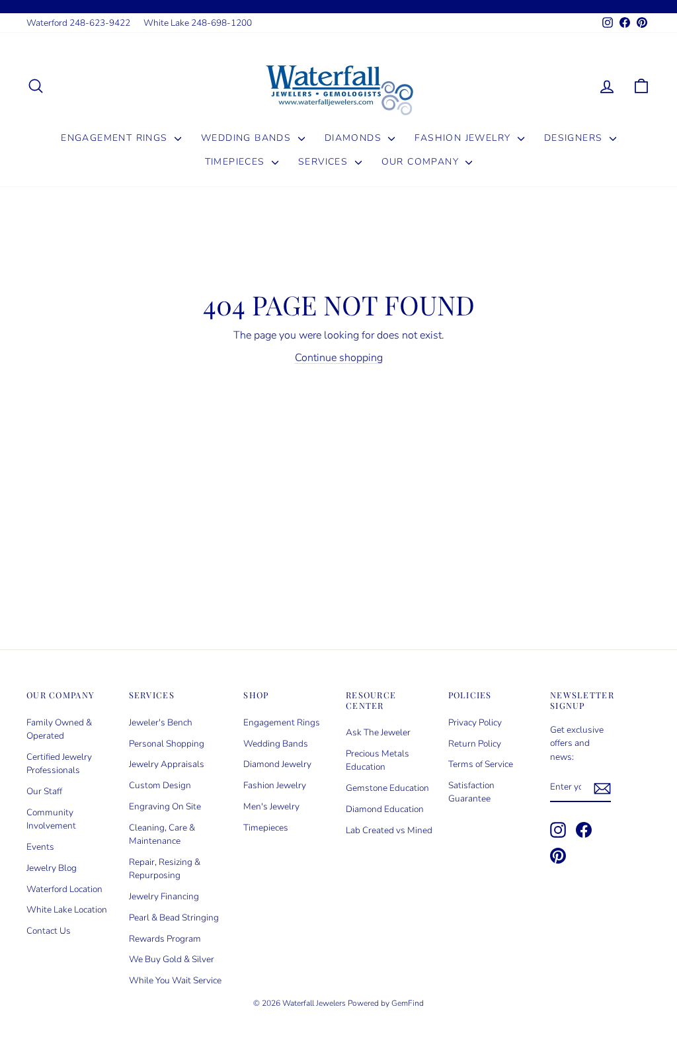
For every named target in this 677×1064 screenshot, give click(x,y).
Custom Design (160, 785)
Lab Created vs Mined (389, 830)
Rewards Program (165, 938)
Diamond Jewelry (277, 764)
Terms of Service (480, 764)
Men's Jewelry (271, 806)
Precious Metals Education (377, 760)
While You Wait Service (175, 980)
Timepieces (236, 161)
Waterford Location (64, 889)
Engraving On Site (165, 806)
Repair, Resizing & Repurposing (164, 868)
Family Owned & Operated (59, 729)
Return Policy (474, 743)
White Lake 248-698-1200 (197, 23)
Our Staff (44, 791)
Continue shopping (339, 357)
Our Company (422, 161)
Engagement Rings (116, 138)
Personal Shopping (166, 743)
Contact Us (48, 930)
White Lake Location (66, 909)
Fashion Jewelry (464, 138)
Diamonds (355, 138)
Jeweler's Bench (160, 722)
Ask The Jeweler (378, 732)
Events (40, 846)
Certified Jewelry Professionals (59, 763)
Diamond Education (385, 809)
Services (325, 161)
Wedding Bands (248, 138)
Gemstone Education (387, 788)
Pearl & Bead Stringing (174, 917)
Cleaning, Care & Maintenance (162, 834)
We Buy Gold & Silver (171, 959)
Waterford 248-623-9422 (78, 23)
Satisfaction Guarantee (471, 792)
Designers (575, 138)
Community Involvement (51, 819)
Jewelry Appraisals (166, 764)
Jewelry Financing (164, 896)
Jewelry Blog (51, 868)
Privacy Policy (475, 722)
